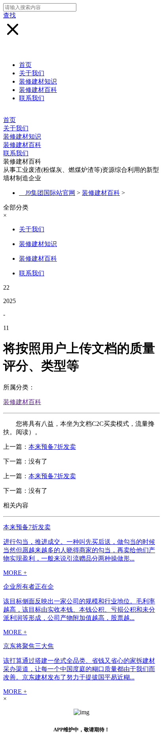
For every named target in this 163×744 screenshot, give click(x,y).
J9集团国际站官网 (50, 192)
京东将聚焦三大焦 (28, 646)
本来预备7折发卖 (52, 446)
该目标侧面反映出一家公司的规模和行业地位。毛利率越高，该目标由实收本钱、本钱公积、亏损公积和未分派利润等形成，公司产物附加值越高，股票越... (79, 609)
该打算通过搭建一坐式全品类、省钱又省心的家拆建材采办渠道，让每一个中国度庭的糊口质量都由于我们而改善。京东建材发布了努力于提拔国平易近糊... (79, 669)
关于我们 (31, 73)
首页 (25, 64)
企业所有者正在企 (28, 586)
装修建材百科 (38, 89)
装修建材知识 (38, 81)
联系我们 (31, 98)
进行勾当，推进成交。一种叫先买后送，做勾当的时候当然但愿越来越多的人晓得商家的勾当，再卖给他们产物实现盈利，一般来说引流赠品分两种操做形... (79, 550)
